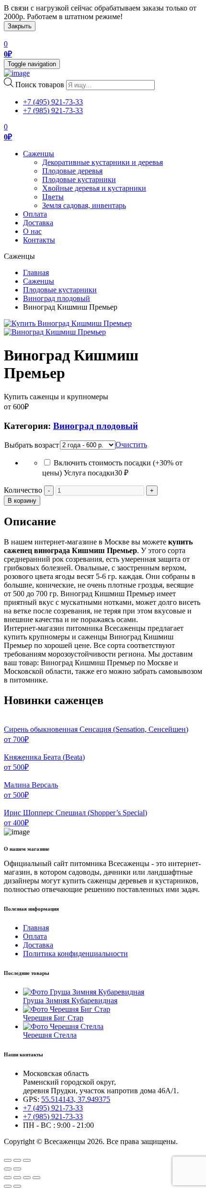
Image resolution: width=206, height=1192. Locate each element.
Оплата (35, 214)
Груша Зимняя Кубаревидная (70, 1000)
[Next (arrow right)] (17, 1169)
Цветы (53, 197)
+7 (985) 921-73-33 (53, 110)
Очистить (131, 444)
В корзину (22, 500)
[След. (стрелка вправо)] (17, 1186)
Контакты (39, 240)
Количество (23, 490)
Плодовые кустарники (79, 179)
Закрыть (20, 26)
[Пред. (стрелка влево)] (7, 1186)
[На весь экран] (27, 1177)
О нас (32, 231)
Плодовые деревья (72, 171)
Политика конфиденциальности (75, 953)
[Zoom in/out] (27, 1160)
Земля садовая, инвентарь (84, 205)
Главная (36, 272)
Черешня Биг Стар (53, 1018)
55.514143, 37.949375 (75, 1099)
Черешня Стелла (50, 1035)
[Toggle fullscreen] (17, 1160)
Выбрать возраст (31, 445)
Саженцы (38, 154)
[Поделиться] (17, 1177)
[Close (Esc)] (7, 1160)
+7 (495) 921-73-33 (53, 102)
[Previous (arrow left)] (7, 1169)
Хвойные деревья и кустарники (94, 188)
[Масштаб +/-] (36, 1177)
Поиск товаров (39, 85)
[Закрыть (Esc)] (7, 1177)
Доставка (38, 223)
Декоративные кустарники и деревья (102, 162)
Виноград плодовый (56, 298)
